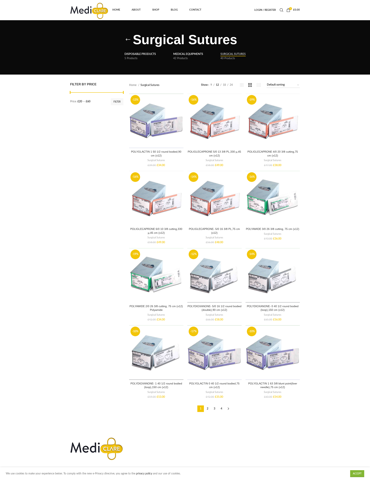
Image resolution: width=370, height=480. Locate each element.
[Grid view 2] (242, 85)
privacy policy (144, 473)
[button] (156, 124)
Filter (117, 102)
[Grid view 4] (259, 85)
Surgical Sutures (156, 160)
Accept (357, 473)
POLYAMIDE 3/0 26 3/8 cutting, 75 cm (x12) (272, 228)
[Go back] (128, 40)
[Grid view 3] (250, 85)
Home (133, 85)
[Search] (281, 10)
